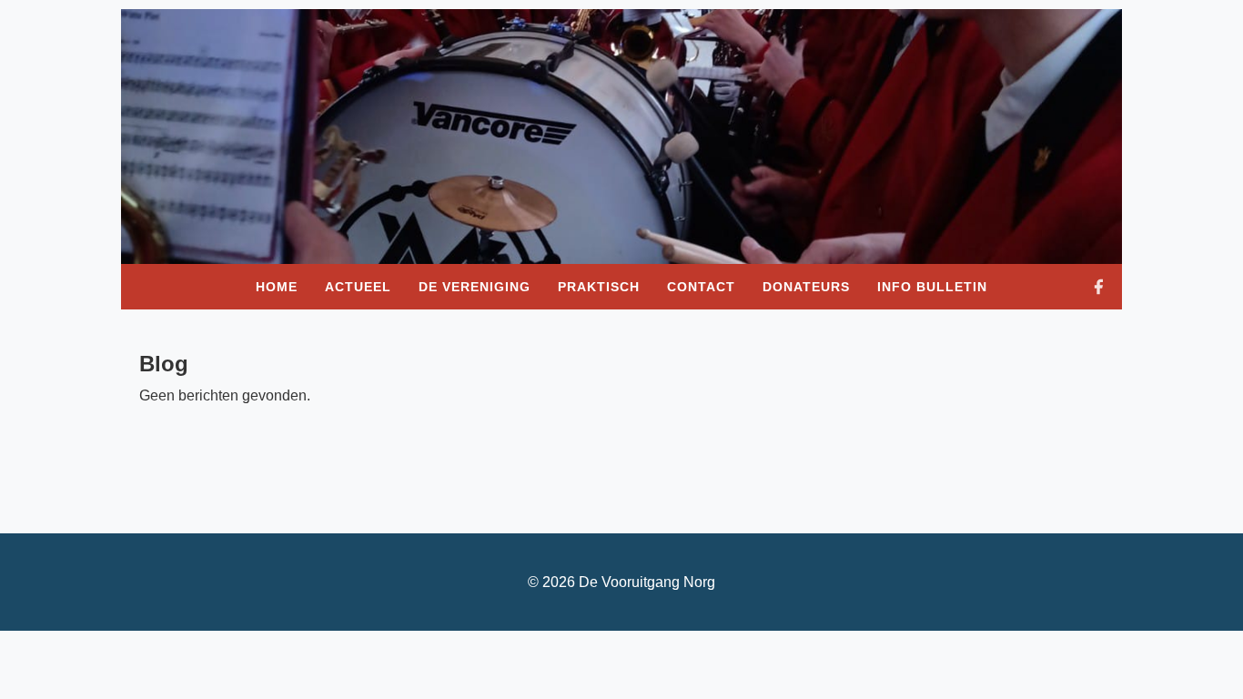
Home (277, 286)
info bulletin (932, 286)
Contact (701, 286)
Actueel (358, 286)
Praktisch (599, 286)
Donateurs (806, 286)
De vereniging (475, 286)
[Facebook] (1098, 287)
